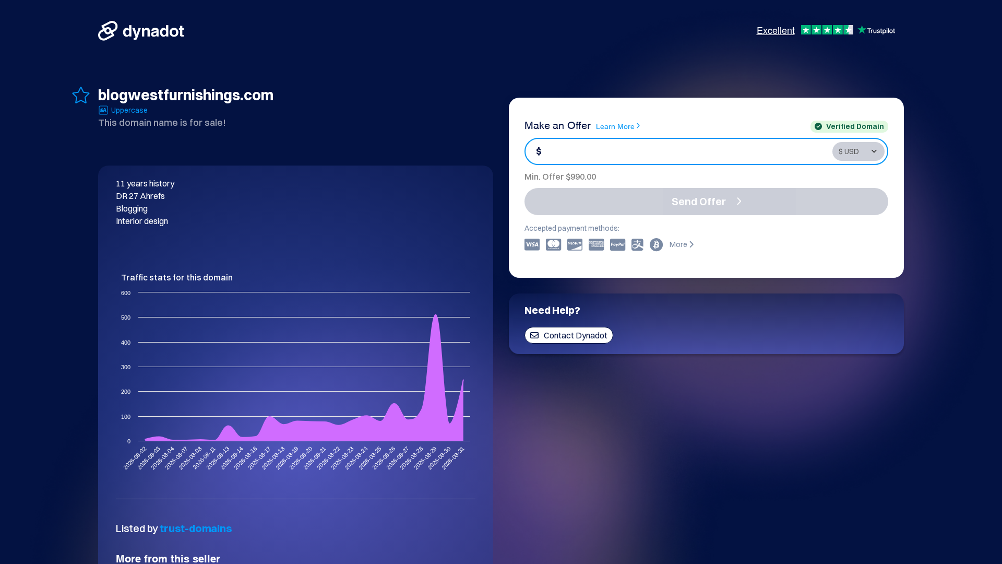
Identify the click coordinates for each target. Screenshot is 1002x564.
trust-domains (196, 528)
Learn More (615, 125)
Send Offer (699, 201)
